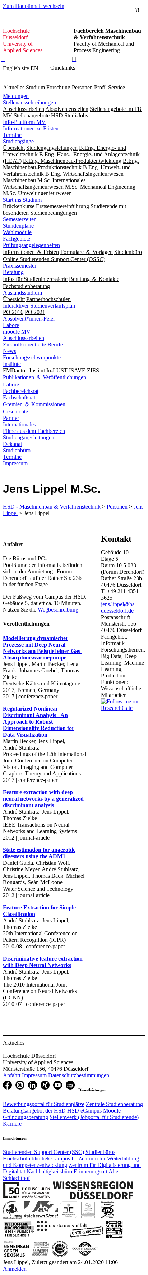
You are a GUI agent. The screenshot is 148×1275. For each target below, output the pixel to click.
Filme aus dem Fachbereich (34, 431)
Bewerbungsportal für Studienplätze (43, 1104)
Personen (82, 87)
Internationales (19, 424)
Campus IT (64, 1158)
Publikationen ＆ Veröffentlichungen (44, 377)
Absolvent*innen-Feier (29, 319)
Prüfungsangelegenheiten (31, 245)
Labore (11, 325)
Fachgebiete (16, 239)
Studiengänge (18, 141)
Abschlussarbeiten (23, 338)
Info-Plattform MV (24, 122)
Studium (35, 87)
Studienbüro (17, 450)
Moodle (112, 1111)
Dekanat (12, 444)
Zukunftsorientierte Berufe (33, 344)
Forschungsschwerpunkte (32, 357)
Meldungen (16, 96)
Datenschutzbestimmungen (78, 1075)
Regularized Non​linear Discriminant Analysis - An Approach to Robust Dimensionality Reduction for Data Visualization (38, 722)
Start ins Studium (22, 200)
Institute (12, 364)
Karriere (12, 1123)
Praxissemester (19, 266)
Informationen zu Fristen (31, 128)
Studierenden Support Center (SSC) (43, 1152)
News (9, 351)
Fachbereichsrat (20, 391)
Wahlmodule (17, 232)
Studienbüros (100, 1152)
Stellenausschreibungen (29, 102)
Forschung (58, 87)
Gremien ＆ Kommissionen (34, 404)
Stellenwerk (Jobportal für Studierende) (94, 1117)
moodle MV (17, 331)
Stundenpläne (18, 226)
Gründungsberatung (25, 1117)
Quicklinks (62, 67)
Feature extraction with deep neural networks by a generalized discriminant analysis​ (43, 798)
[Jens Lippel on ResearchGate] (123, 708)
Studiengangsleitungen (28, 437)
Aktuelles (13, 87)
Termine (12, 135)
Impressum (15, 463)
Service (116, 87)
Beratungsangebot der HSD (34, 1111)
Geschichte (15, 411)
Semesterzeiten (20, 219)
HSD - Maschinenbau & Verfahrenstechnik (52, 507)
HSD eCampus (84, 1111)
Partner (11, 418)
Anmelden (15, 1269)
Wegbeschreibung (58, 610)
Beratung (13, 272)
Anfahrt (12, 1075)
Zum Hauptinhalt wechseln (33, 6)
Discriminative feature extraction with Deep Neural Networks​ (43, 962)
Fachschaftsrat (19, 397)
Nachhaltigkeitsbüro (49, 1171)
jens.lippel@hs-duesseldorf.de (118, 607)
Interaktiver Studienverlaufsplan (39, 306)
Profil (100, 87)
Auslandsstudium (22, 293)
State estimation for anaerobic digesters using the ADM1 (39, 853)
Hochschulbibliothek (26, 1158)
